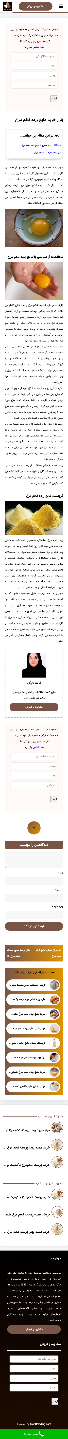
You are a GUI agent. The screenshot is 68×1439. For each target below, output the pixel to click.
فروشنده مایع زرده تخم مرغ (47, 153)
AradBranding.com (40, 1424)
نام (60, 873)
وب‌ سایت (57, 906)
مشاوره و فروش (35, 6)
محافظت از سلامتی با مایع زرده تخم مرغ (41, 145)
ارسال (54, 98)
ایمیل (59, 890)
